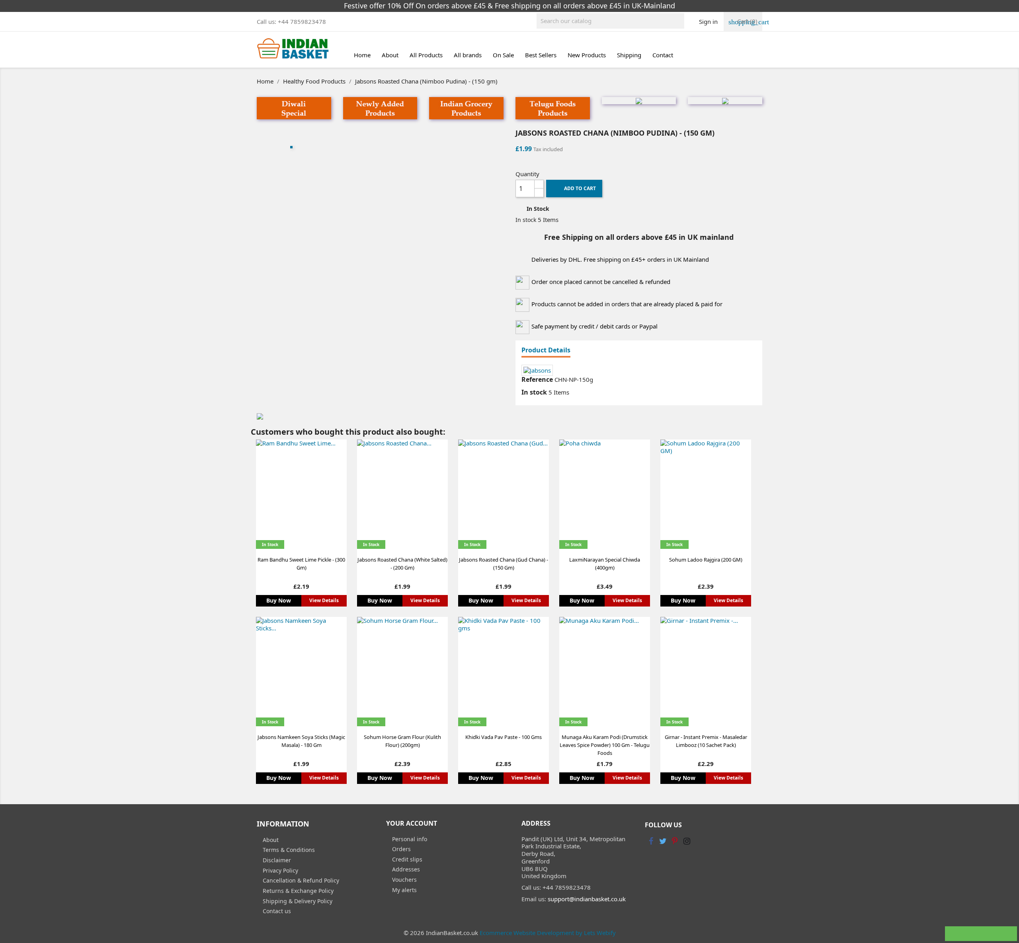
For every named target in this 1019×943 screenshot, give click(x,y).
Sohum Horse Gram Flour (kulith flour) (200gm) (402, 741)
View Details (324, 600)
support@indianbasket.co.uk (587, 899)
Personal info (408, 839)
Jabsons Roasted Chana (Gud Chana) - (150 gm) (503, 563)
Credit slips (406, 859)
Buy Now (278, 600)
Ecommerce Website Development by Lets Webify (548, 933)
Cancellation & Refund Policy (300, 880)
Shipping (629, 55)
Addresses (405, 869)
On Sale (503, 55)
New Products (587, 55)
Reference (537, 379)
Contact (662, 55)
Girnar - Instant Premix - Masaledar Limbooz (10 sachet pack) (706, 741)
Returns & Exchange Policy (297, 890)
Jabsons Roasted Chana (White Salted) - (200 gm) (402, 563)
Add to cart (575, 188)
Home (362, 55)
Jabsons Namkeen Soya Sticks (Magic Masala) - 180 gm (301, 741)
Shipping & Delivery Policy (296, 901)
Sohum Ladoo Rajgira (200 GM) (705, 559)
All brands (468, 55)
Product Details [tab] (545, 350)
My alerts (403, 890)
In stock (525, 220)
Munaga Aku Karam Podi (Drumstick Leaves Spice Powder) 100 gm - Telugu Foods (605, 744)
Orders (400, 849)
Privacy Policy (279, 870)
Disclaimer (276, 860)
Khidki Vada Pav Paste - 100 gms (503, 737)
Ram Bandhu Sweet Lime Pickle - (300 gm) (301, 563)
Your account (411, 823)
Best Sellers (540, 55)
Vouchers (403, 879)
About (390, 55)
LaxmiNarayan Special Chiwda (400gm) (604, 563)
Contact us (276, 911)
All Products (426, 55)
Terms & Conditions (288, 850)
